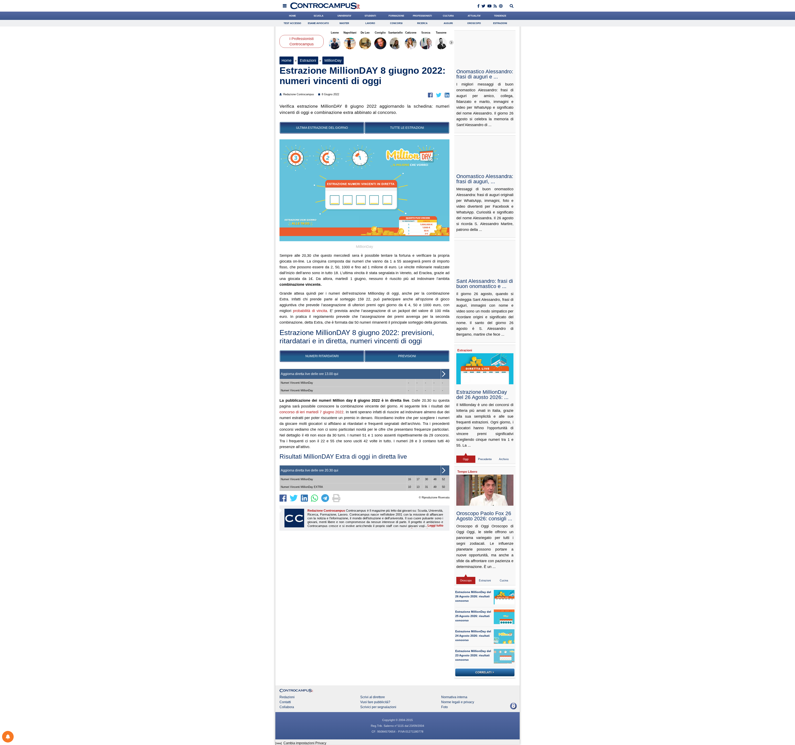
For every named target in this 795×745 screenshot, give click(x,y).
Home (287, 60)
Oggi (466, 459)
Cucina (504, 580)
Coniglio (380, 32)
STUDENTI (370, 15)
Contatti (285, 702)
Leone (335, 32)
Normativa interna (454, 697)
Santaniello (395, 32)
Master (344, 23)
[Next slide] (451, 42)
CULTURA (448, 15)
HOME (292, 15)
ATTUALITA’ (474, 15)
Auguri (448, 23)
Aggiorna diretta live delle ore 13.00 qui (309, 374)
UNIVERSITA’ (344, 15)
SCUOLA (318, 15)
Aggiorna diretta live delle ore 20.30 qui (309, 470)
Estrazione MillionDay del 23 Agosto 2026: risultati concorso (473, 655)
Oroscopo (474, 23)
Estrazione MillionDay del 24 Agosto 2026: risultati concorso (473, 636)
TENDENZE (500, 15)
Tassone (441, 32)
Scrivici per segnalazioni (378, 707)
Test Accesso (292, 23)
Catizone (410, 32)
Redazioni (287, 697)
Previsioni (407, 356)
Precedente (485, 459)
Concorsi (396, 23)
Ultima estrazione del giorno (322, 127)
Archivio (504, 459)
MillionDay (333, 60)
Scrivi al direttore (372, 697)
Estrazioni (500, 23)
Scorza (425, 32)
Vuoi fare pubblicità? (375, 702)
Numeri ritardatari (322, 356)
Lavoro (370, 23)
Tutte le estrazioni (407, 127)
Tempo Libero (467, 471)
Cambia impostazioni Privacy (304, 743)
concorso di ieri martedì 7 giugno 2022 (311, 412)
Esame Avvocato (318, 23)
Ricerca (422, 23)
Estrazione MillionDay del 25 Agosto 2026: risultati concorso (473, 616)
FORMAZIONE (396, 15)
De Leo (365, 32)
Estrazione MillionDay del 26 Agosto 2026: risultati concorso (473, 596)
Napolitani (349, 32)
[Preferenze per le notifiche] (8, 737)
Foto (444, 707)
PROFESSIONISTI (422, 15)
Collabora (286, 707)
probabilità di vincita (310, 311)
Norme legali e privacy (457, 702)
